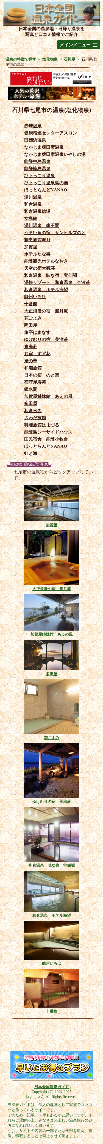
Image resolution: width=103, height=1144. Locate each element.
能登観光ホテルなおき (46, 261)
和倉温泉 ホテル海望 (46, 289)
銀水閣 (30, 389)
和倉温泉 (33, 204)
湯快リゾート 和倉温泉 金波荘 (57, 282)
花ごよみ (33, 318)
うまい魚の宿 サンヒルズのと (55, 232)
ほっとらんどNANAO (45, 190)
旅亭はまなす (37, 332)
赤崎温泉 (33, 125)
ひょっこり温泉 (39, 175)
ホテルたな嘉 (37, 254)
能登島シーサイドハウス (48, 432)
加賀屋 (30, 247)
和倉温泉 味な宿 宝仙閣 (50, 275)
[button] (78, 44)
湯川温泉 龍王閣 (41, 225)
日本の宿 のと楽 (41, 375)
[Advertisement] (52, 1036)
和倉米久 (33, 410)
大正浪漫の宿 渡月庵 (46, 311)
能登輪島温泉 (37, 168)
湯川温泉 (33, 197)
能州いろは (35, 296)
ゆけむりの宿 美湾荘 (46, 339)
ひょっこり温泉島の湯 (46, 182)
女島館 (30, 218)
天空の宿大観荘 (39, 268)
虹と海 (30, 453)
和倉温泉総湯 (37, 211)
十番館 (30, 303)
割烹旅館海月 (37, 239)
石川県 (69, 59)
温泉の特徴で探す (20, 59)
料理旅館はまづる (41, 424)
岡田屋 (30, 325)
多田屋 (30, 403)
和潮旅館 (33, 368)
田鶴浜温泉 (35, 140)
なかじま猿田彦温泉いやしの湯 (55, 154)
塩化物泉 (50, 59)
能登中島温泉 (37, 161)
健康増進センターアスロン (50, 133)
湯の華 (30, 360)
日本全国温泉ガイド (51, 1087)
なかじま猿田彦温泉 (44, 147)
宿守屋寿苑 (35, 382)
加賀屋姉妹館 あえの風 (48, 396)
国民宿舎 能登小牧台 (46, 439)
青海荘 (30, 346)
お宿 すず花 (37, 353)
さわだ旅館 (35, 417)
